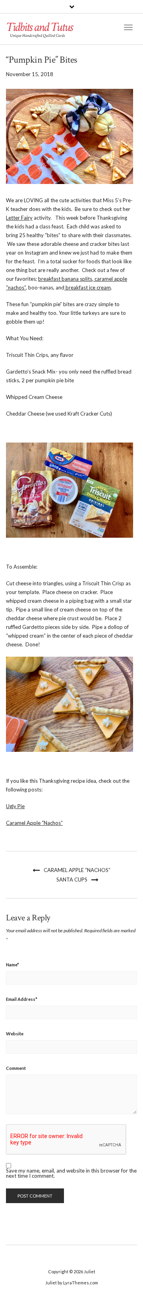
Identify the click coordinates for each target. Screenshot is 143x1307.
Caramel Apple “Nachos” (34, 823)
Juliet (89, 1271)
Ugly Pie (15, 806)
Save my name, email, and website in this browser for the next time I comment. (71, 1173)
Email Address (21, 999)
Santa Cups (71, 879)
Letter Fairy (19, 218)
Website (14, 1033)
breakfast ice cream (87, 287)
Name (12, 964)
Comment (16, 1068)
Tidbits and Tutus (39, 27)
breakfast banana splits (65, 279)
